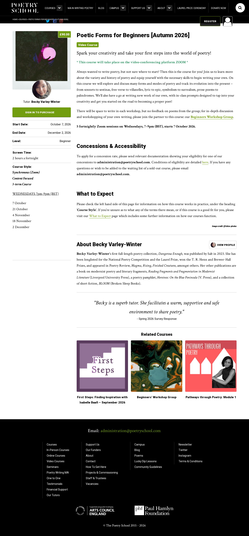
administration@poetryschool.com (131, 431)
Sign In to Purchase (39, 112)
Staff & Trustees (96, 478)
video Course (87, 45)
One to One (53, 478)
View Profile (226, 244)
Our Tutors (53, 495)
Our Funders (93, 450)
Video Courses (55, 461)
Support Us (138, 8)
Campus (114, 8)
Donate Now (218, 8)
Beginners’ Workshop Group (156, 397)
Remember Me (196, 71)
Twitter (183, 450)
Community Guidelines (148, 466)
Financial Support (57, 489)
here (205, 162)
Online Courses (56, 455)
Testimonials (54, 483)
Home (15, 19)
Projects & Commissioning (102, 472)
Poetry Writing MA (58, 472)
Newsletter (185, 444)
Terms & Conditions (191, 461)
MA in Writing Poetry (80, 8)
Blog (101, 8)
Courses (50, 8)
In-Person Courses (58, 450)
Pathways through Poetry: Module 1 (211, 397)
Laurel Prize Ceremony (191, 8)
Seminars (53, 466)
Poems (138, 455)
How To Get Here (96, 466)
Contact (91, 461)
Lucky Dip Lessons (145, 461)
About (161, 8)
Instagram (185, 455)
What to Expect (100, 216)
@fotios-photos (230, 226)
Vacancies (92, 483)
